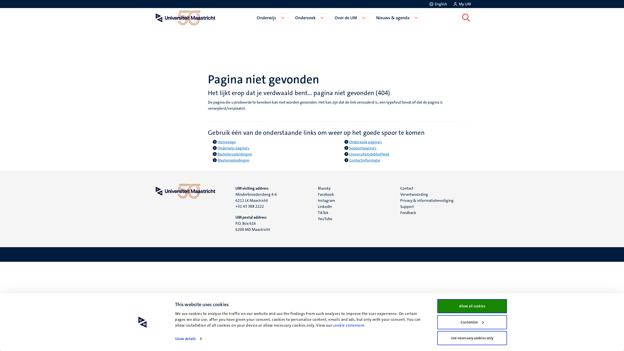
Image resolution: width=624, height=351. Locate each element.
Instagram (326, 200)
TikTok (323, 212)
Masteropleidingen (233, 160)
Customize (469, 322)
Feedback (408, 212)
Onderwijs (266, 18)
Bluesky (324, 188)
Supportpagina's (363, 148)
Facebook (326, 194)
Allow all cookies (472, 306)
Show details (185, 338)
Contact (406, 188)
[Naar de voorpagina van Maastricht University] (184, 18)
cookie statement (348, 325)
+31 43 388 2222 (249, 206)
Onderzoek (305, 18)
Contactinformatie (364, 160)
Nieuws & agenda (393, 18)
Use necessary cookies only (472, 338)
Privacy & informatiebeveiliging (427, 200)
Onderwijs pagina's (233, 148)
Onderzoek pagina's (365, 142)
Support (407, 206)
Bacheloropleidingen (234, 154)
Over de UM (346, 18)
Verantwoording (414, 194)
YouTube (325, 218)
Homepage (226, 142)
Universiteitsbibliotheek (369, 154)
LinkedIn (325, 206)
